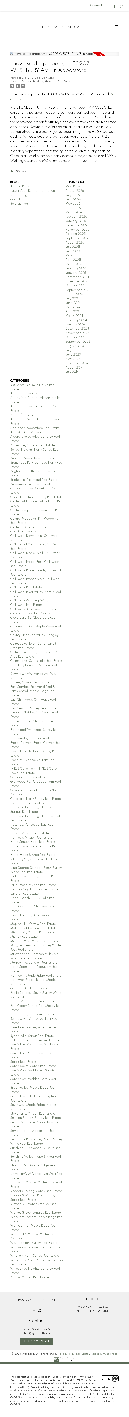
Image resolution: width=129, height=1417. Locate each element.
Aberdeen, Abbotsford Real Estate (35, 428)
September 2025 (77, 238)
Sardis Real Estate (23, 1061)
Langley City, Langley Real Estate (34, 889)
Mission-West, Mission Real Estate (34, 941)
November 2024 (77, 281)
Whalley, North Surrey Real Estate (34, 1255)
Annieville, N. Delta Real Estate (32, 445)
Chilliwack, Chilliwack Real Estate (34, 609)
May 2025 (72, 255)
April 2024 (73, 311)
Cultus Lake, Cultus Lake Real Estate (36, 660)
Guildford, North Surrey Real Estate (35, 798)
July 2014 (72, 371)
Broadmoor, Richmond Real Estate (34, 484)
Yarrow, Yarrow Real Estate (29, 1277)
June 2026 (73, 199)
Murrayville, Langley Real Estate (33, 962)
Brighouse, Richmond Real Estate (34, 479)
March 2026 (74, 212)
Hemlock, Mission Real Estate (31, 837)
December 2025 (77, 225)
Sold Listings (19, 203)
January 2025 (75, 272)
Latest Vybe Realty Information (32, 190)
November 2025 (77, 229)
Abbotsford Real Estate (26, 393)
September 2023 (77, 341)
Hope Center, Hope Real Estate (32, 841)
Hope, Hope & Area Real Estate (33, 854)
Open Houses (20, 199)
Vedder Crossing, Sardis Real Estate (36, 1191)
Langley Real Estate (24, 893)
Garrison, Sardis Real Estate (30, 777)
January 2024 (75, 324)
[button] (114, 6)
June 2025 (73, 251)
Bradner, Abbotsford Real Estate (33, 458)
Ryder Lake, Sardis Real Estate (32, 1036)
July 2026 (72, 195)
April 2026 (73, 208)
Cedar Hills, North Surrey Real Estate (36, 497)
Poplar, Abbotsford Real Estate (32, 1001)
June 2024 (73, 303)
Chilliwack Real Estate (26, 587)
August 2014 (74, 367)
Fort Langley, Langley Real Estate (34, 738)
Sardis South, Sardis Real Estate (33, 1066)
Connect (96, 5)
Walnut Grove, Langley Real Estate (35, 1212)
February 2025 (76, 268)
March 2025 (74, 264)
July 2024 (72, 298)
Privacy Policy (66, 1354)
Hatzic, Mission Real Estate (29, 833)
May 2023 (72, 359)
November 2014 (76, 363)
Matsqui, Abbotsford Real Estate (33, 928)
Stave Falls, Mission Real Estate (32, 1113)
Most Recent (74, 186)
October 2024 (75, 285)
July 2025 (72, 246)
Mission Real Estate (24, 936)
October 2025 (75, 233)
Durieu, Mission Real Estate (29, 682)
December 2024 (77, 277)
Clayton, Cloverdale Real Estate (33, 613)
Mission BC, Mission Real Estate (32, 932)
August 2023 (74, 346)
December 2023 (77, 328)
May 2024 (72, 307)
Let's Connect (37, 1341)
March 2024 (74, 315)
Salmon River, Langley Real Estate (34, 1040)
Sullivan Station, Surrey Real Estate (35, 1117)
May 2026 (72, 203)
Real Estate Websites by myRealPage (96, 1354)
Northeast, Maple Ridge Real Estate (35, 975)
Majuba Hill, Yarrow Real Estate (33, 924)
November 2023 (77, 333)
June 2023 (73, 354)
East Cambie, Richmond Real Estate (35, 686)
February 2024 (76, 320)
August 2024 (74, 294)
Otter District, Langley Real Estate (34, 988)
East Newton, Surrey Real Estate (33, 708)
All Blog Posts (19, 186)
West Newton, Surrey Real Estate (34, 1242)
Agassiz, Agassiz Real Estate (30, 432)
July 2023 (72, 350)
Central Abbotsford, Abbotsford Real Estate (46, 81)
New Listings (19, 195)
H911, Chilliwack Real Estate (30, 803)
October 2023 (75, 337)
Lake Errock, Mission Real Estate (33, 885)
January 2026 (75, 221)
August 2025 (74, 242)
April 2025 (73, 259)
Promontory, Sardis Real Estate (32, 1014)
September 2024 (77, 290)
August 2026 (74, 190)
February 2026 (76, 216)
